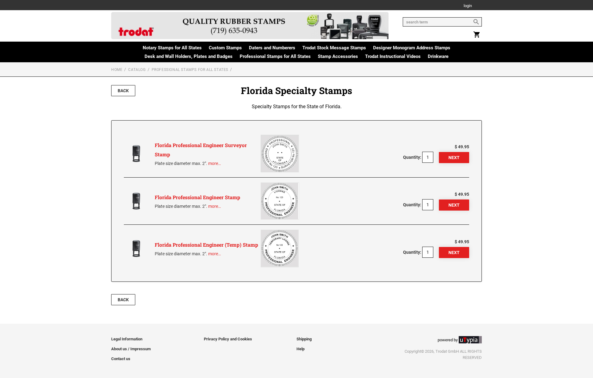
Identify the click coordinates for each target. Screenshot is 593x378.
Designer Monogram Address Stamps (411, 48)
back (123, 90)
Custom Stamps (225, 48)
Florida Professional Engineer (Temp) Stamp (206, 244)
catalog (136, 70)
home (116, 70)
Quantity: (412, 157)
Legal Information (126, 339)
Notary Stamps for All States (172, 48)
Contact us (120, 358)
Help (300, 349)
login (468, 6)
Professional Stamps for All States (275, 56)
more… (214, 163)
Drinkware (438, 56)
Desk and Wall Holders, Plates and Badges (189, 56)
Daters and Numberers (272, 48)
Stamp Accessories (338, 56)
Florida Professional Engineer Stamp (197, 197)
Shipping (304, 339)
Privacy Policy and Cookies (228, 339)
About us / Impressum (131, 349)
